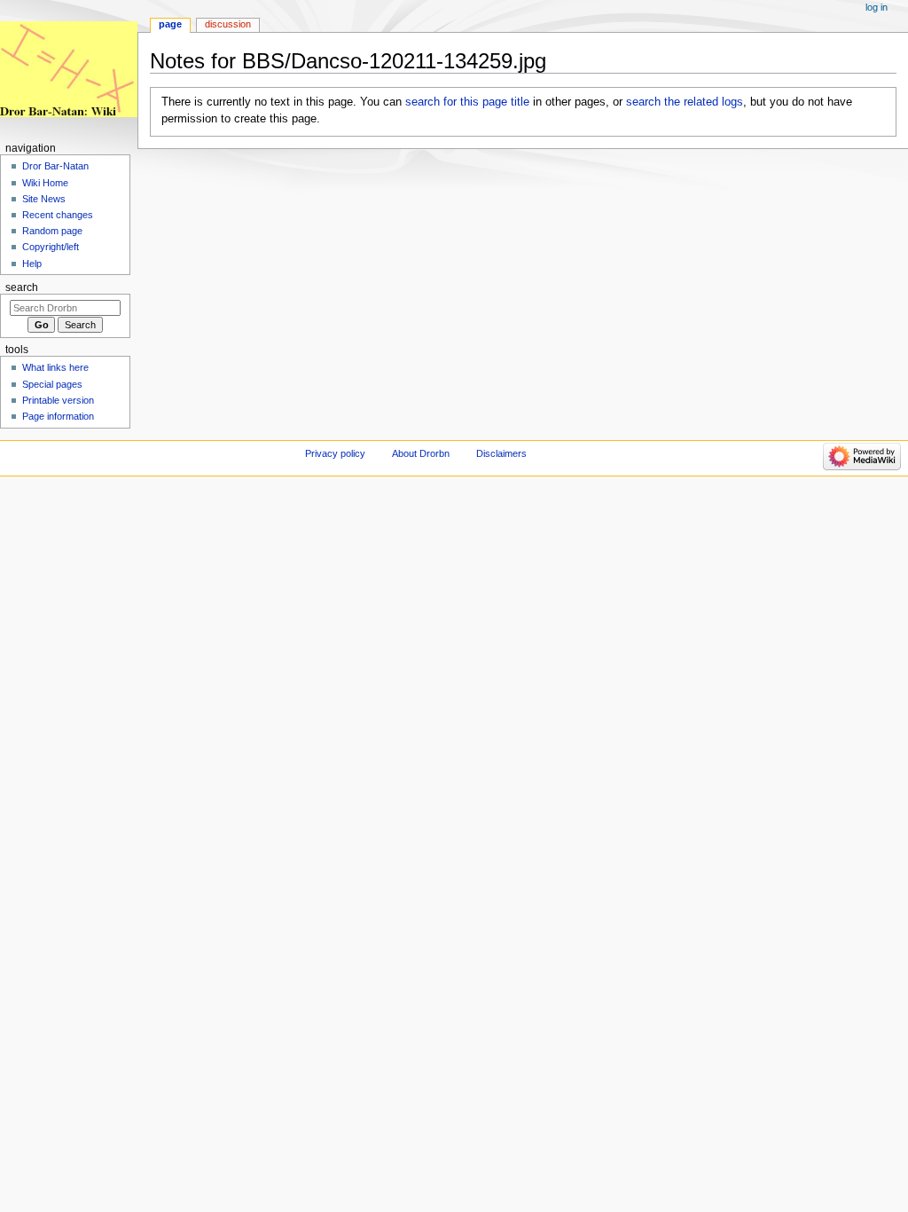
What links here (55, 367)
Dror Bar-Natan (55, 166)
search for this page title (467, 102)
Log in (876, 7)
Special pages (52, 384)
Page (170, 24)
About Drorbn (421, 453)
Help (32, 263)
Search (21, 287)
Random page (52, 230)
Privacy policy (335, 453)
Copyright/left (50, 246)
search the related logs (684, 102)
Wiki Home (45, 182)
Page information (58, 416)
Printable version (58, 400)
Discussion (228, 24)
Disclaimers (501, 453)
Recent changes (57, 214)
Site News (44, 198)
